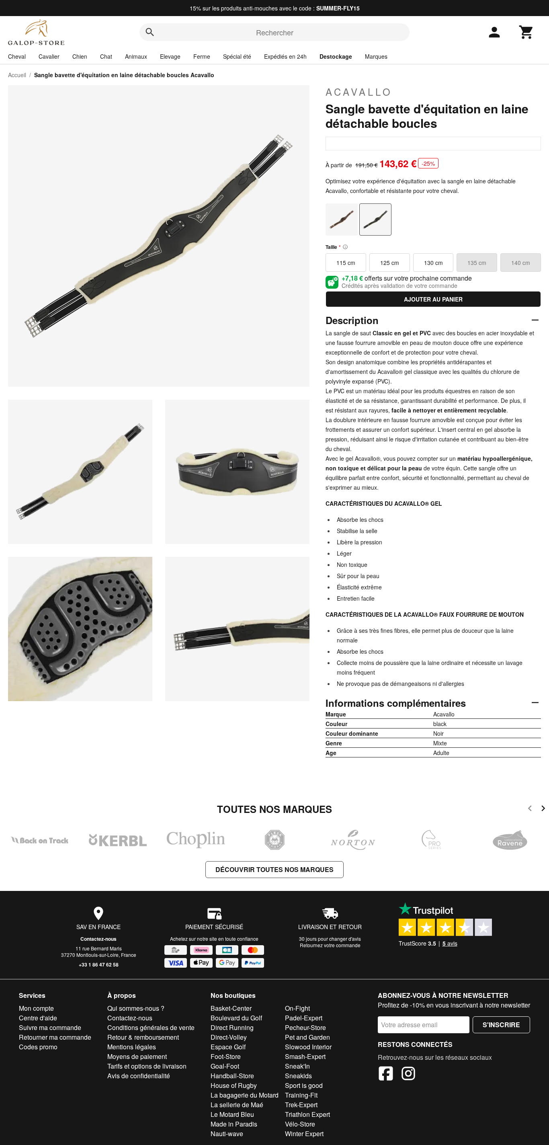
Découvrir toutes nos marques (274, 869)
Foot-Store (226, 1056)
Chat (106, 56)
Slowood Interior (308, 1046)
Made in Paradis (234, 1124)
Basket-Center (231, 1008)
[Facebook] (386, 1074)
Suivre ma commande (50, 1027)
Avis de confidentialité (138, 1075)
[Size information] (345, 247)
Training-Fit (301, 1095)
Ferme (201, 56)
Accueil (17, 75)
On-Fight (297, 1008)
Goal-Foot (225, 1066)
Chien (79, 56)
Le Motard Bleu (232, 1114)
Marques (376, 56)
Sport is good (304, 1085)
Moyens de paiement (137, 1056)
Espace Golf (228, 1046)
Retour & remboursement (143, 1037)
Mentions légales (131, 1046)
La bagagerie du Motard (245, 1095)
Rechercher (274, 32)
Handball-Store (232, 1075)
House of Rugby (234, 1085)
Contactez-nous (98, 939)
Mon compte (36, 1008)
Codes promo (38, 1046)
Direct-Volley (229, 1037)
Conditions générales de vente (151, 1027)
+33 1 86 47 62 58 (99, 964)
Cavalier (49, 56)
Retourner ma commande (55, 1037)
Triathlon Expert (307, 1114)
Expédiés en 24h (285, 56)
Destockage (336, 56)
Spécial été (237, 56)
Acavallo (359, 91)
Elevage (170, 56)
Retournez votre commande (330, 945)
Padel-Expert (303, 1017)
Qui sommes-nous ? (135, 1008)
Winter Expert (304, 1133)
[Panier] (526, 32)
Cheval (17, 56)
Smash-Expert (305, 1056)
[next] (543, 809)
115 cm (345, 263)
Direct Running (232, 1027)
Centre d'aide (38, 1017)
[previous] (530, 809)
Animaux (136, 56)
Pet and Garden (307, 1037)
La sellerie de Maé (237, 1104)
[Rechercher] (150, 32)
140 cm (520, 263)
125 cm (389, 263)
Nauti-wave (227, 1133)
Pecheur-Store (305, 1027)
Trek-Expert (301, 1104)
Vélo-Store (300, 1124)
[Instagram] (408, 1074)
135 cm (476, 263)
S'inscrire (501, 1024)
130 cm (433, 263)
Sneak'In (297, 1066)
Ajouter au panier (433, 299)
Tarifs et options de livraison (146, 1066)
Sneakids (298, 1075)
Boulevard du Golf (236, 1017)
